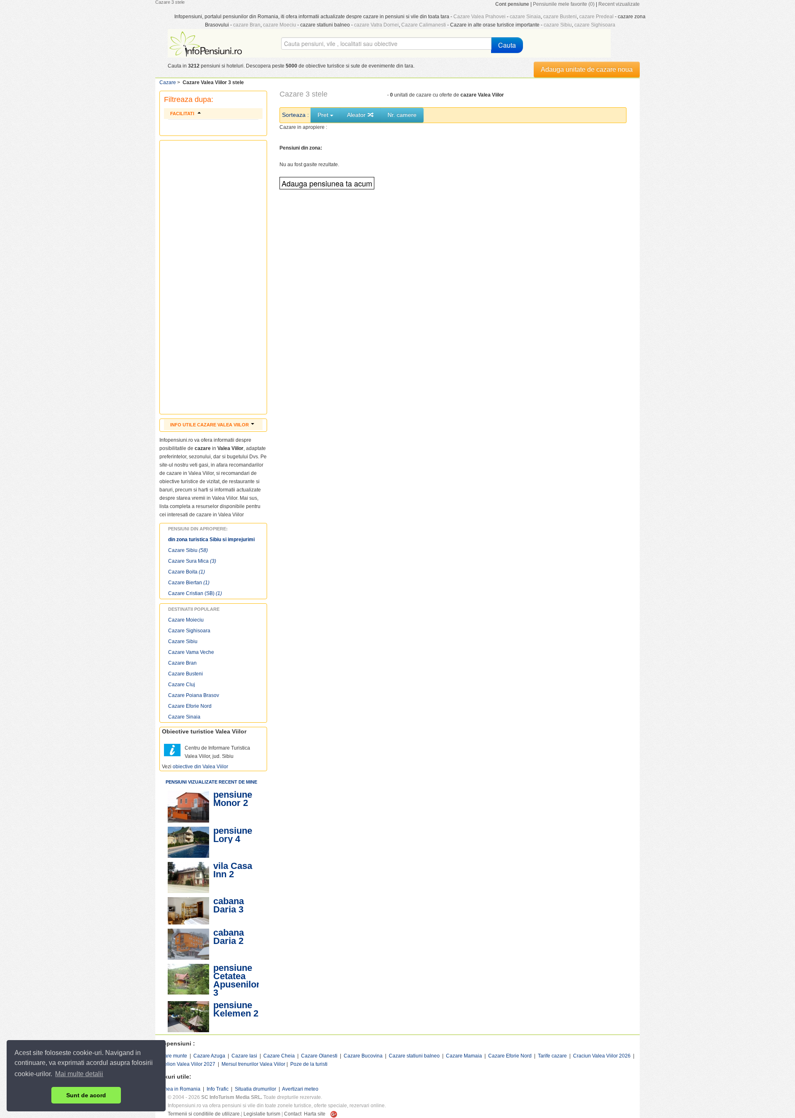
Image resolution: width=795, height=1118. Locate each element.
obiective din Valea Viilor (200, 767)
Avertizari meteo (300, 1089)
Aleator (357, 114)
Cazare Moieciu (186, 620)
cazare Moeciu (279, 25)
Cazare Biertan (189, 583)
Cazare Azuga (209, 1056)
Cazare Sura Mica (192, 561)
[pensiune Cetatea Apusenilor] (188, 979)
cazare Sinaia (525, 16)
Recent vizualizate (619, 4)
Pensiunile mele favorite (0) (564, 4)
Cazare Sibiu (188, 550)
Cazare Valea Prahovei (479, 16)
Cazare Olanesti (319, 1056)
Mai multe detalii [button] (79, 1073)
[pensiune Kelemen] (188, 1016)
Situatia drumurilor (255, 1089)
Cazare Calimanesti (423, 25)
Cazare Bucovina (363, 1056)
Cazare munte (171, 1056)
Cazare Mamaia (464, 1056)
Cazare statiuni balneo (414, 1056)
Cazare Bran (182, 663)
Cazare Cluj (181, 684)
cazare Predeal (596, 16)
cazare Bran (246, 25)
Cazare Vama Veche (191, 652)
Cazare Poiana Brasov (193, 695)
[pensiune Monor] (188, 807)
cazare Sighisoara (594, 25)
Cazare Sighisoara (189, 631)
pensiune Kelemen (232, 1009)
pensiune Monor (232, 798)
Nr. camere (402, 114)
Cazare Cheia (279, 1056)
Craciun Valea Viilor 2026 (602, 1056)
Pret (324, 114)
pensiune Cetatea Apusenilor (236, 976)
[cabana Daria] (188, 910)
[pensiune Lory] (188, 842)
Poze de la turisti (309, 1064)
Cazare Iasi (244, 1056)
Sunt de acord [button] (86, 1095)
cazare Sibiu (558, 25)
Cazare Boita (186, 572)
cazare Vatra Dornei (376, 25)
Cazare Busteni (185, 674)
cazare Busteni (560, 16)
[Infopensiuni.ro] (207, 43)
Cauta (507, 45)
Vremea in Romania (177, 1089)
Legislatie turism (261, 1114)
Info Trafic (218, 1089)
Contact (292, 1114)
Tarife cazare (552, 1056)
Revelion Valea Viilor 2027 (185, 1064)
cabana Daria (228, 905)
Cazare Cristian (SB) (195, 593)
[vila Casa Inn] (188, 877)
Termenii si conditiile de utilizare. (204, 1114)
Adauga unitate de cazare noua (587, 69)
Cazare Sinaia (184, 717)
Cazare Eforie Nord (190, 706)
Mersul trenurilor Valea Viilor (253, 1064)
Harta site (314, 1114)
